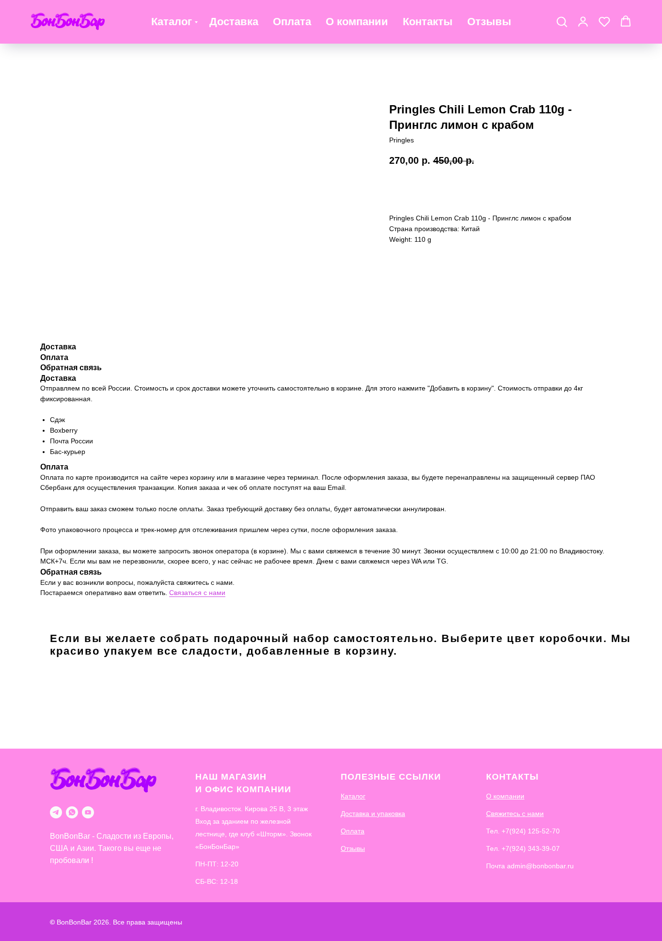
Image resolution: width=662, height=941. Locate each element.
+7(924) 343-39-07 (531, 848)
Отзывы (489, 22)
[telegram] (56, 812)
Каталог (171, 22)
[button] (561, 21)
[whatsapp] (72, 812)
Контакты (428, 22)
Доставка (233, 22)
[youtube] (88, 812)
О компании (357, 22)
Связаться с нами (197, 592)
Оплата (292, 22)
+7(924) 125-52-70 (531, 831)
